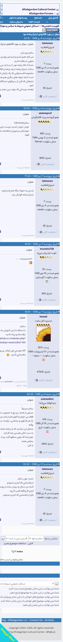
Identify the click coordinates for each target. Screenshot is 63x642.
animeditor (9, 381)
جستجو (38, 18)
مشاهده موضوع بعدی (15, 543)
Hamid (43, 317)
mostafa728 (47, 249)
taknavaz (47, 43)
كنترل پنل (53, 18)
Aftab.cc (50, 632)
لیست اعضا (34, 22)
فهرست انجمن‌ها (50, 26)
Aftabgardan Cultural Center (39, 9)
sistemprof (45, 113)
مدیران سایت (16, 22)
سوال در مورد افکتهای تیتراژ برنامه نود (41, 34)
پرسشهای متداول (18, 18)
